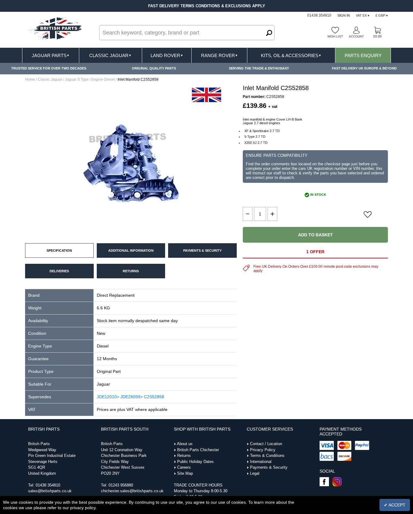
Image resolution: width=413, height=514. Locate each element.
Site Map (185, 473)
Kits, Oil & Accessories (291, 55)
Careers (184, 467)
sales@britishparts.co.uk (50, 491)
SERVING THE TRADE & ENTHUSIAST (259, 68)
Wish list (335, 36)
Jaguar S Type (77, 79)
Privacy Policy (262, 450)
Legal (254, 473)
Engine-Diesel (103, 79)
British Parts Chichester (198, 450)
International (261, 461)
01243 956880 (121, 485)
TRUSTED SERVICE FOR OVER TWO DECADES (48, 68)
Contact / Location (266, 443)
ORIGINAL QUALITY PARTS (154, 68)
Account (356, 36)
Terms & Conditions (267, 455)
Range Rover (219, 55)
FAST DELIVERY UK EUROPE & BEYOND (364, 68)
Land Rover (167, 55)
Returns (184, 455)
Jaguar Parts (51, 55)
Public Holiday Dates (195, 461)
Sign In (343, 15)
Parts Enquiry (363, 55)
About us (185, 443)
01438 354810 (48, 485)
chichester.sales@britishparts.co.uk (132, 491)
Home (30, 79)
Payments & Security (269, 467)
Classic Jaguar (110, 55)
